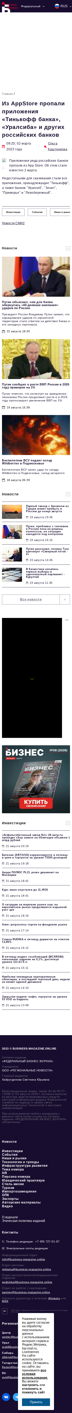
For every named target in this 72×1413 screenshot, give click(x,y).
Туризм (8, 1187)
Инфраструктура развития (25, 1165)
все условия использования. (35, 1374)
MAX (5, 1301)
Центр (6, 1332)
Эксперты (10, 1198)
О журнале (10, 1217)
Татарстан (9, 1362)
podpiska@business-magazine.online (27, 1282)
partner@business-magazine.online (26, 1292)
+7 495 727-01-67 (47, 1241)
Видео (7, 1206)
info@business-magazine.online (23, 1259)
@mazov (54, 1298)
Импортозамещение (19, 1191)
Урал (5, 1342)
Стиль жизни (13, 1184)
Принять (36, 1402)
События (9, 1154)
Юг (4, 1373)
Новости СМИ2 (13, 223)
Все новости (31, 599)
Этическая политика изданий (23, 1220)
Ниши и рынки (14, 1158)
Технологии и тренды (20, 1162)
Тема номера (13, 1169)
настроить (30, 1385)
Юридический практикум (23, 1180)
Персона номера (16, 1176)
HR (4, 1173)
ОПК (5, 1195)
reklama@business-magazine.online (26, 1269)
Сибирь (8, 1352)
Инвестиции (12, 1151)
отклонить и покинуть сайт (33, 1390)
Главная (7, 93)
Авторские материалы (21, 1202)
